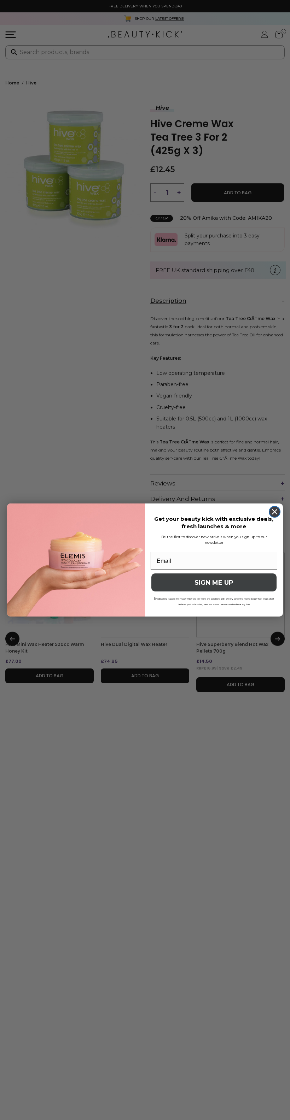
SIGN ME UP (214, 582)
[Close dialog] (274, 511)
